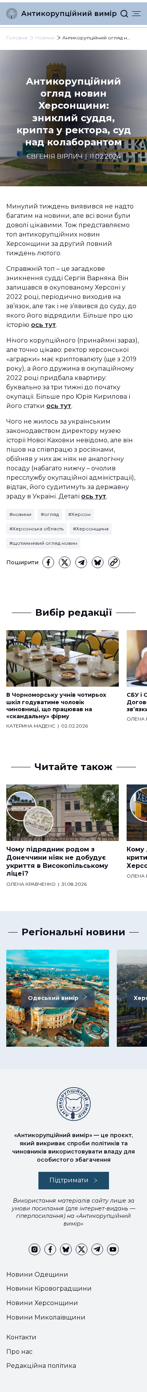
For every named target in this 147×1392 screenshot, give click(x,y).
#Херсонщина (91, 529)
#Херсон (79, 514)
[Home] (11, 13)
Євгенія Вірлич (55, 156)
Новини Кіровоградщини (49, 1288)
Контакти (21, 1337)
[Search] (124, 14)
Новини (44, 38)
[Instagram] (34, 1249)
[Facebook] (48, 562)
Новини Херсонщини (42, 1303)
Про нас (19, 1351)
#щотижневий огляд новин (43, 543)
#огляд (50, 514)
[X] (65, 562)
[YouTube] (113, 1249)
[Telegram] (81, 562)
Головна (16, 38)
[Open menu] (136, 13)
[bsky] (97, 562)
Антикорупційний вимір (69, 13)
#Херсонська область (36, 529)
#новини (20, 514)
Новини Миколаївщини (45, 1317)
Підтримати (69, 1180)
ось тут (43, 325)
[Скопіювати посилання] (114, 562)
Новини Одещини (37, 1274)
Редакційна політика (41, 1365)
